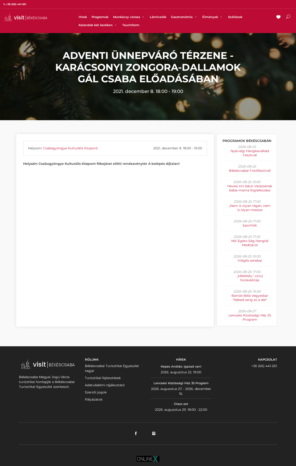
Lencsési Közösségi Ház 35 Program (249, 317)
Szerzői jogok (96, 392)
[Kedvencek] (278, 17)
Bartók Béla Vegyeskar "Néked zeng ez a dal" (249, 298)
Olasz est (181, 404)
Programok (100, 17)
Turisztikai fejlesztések (103, 378)
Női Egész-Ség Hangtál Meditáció (249, 243)
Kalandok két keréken (96, 25)
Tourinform (130, 25)
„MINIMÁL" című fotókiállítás (250, 278)
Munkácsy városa (127, 17)
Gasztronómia (182, 17)
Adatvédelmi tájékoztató (105, 385)
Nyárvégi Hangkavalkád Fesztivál (250, 153)
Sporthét (250, 225)
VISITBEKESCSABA (26, 17)
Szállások (235, 17)
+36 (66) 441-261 (264, 366)
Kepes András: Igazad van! (181, 366)
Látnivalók (158, 17)
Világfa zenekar (249, 260)
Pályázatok (93, 399)
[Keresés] (288, 17)
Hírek (83, 17)
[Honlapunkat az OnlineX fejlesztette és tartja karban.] (148, 459)
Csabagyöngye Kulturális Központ (70, 148)
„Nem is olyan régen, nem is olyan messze (250, 208)
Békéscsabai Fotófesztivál (250, 171)
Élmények (210, 17)
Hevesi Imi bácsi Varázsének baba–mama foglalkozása (249, 188)
